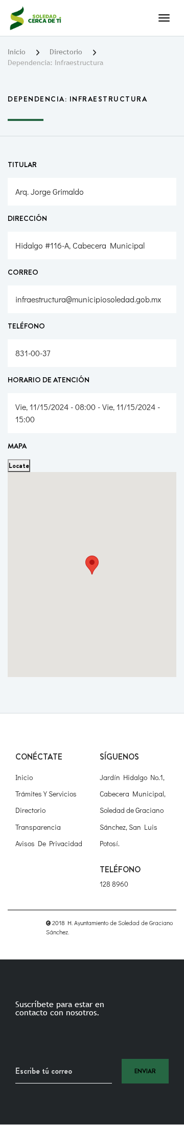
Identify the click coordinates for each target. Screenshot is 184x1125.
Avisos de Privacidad (48, 843)
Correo (23, 272)
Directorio (66, 52)
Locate (19, 465)
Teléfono (26, 326)
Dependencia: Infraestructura (55, 62)
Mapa (17, 446)
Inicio (17, 52)
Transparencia (38, 827)
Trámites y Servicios (46, 794)
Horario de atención (48, 380)
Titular (22, 164)
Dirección (27, 218)
